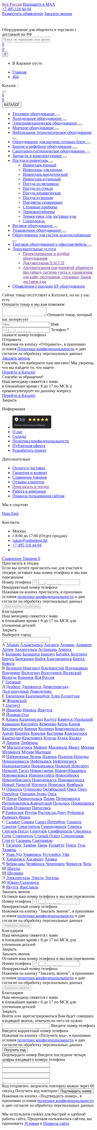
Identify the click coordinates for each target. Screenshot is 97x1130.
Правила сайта (56, 1123)
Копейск (22, 733)
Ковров (30, 728)
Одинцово (32, 789)
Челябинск (35, 864)
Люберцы (29, 742)
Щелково (15, 873)
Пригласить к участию (21, 606)
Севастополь (29, 826)
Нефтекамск (41, 761)
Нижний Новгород (72, 766)
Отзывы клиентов (28, 482)
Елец (55, 696)
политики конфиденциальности (45, 596)
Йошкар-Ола (17, 714)
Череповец (55, 864)
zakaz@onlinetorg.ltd (29, 540)
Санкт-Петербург (50, 822)
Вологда (9, 677)
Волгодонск (51, 672)
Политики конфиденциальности (45, 349)
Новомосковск (15, 775)
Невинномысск (15, 761)
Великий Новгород (23, 668)
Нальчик (65, 756)
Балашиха (31, 654)
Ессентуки (70, 696)
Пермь (49, 798)
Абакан (12, 645)
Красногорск (75, 733)
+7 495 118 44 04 (26, 545)
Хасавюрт (35, 859)
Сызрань (23, 840)
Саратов (9, 826)
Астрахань (47, 649)
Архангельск (25, 649)
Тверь (42, 845)
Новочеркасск (44, 780)
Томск (70, 845)
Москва (87, 747)
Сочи (6, 836)
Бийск (40, 659)
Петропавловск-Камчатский (27, 803)
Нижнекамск (42, 766)
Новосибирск (67, 775)
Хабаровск (15, 859)
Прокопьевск (82, 803)
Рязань (24, 817)
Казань (12, 719)
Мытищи (43, 752)
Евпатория (15, 696)
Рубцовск (75, 812)
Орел (82, 789)
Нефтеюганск (65, 761)
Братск (79, 659)
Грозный (13, 682)
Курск (62, 738)
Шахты (13, 868)
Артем (7, 649)
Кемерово (47, 724)
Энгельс (52, 878)
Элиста (37, 878)
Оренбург (10, 794)
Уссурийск (51, 854)
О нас (17, 431)
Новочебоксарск (16, 780)
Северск (75, 826)
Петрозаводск (68, 798)
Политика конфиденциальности (40, 441)
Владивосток (52, 668)
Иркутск (45, 710)
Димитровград (55, 686)
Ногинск (39, 784)
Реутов (31, 812)
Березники (24, 659)
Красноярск (32, 738)
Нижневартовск (16, 766)
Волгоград (30, 672)
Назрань (49, 756)
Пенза (11, 798)
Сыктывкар (42, 840)
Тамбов (29, 845)
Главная (19, 72)
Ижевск (29, 710)
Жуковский (17, 700)
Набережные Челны (23, 756)
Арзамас (67, 645)
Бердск (8, 659)
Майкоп (40, 747)
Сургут (8, 840)
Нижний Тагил (15, 770)
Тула (81, 845)
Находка (81, 756)
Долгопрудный (15, 691)
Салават (13, 822)
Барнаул (48, 654)
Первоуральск (30, 798)
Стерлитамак (72, 836)
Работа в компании (29, 491)
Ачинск (65, 649)
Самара (27, 822)
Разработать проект (29, 450)
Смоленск (82, 831)
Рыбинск (10, 817)
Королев (38, 733)
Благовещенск (59, 659)
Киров (74, 724)
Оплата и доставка (28, 468)
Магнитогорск (19, 747)
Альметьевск (31, 645)
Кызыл (75, 738)
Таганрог (14, 845)
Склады (19, 436)
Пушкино (22, 808)
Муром (27, 752)
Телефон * (60, 329)
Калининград (31, 719)
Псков (7, 808)
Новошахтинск (71, 780)
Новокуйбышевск (70, 770)
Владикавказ (76, 668)
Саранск (74, 822)
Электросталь (18, 878)
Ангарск (51, 645)
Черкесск (74, 864)
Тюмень (9, 850)
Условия (31, 1123)
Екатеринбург (38, 696)
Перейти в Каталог (19, 372)
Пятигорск (41, 808)
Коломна (46, 728)
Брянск (8, 663)
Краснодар (11, 738)
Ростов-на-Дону (52, 812)
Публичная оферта (28, 445)
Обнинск (14, 789)
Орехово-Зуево (33, 794)
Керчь (62, 724)
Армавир (84, 645)
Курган (50, 738)
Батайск (63, 654)
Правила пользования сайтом (38, 496)
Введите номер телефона (73, 1025)
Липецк (13, 742)
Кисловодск (12, 728)
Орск (52, 794)
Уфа (65, 854)
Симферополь (60, 831)
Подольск (61, 803)
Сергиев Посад (15, 831)
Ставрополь (22, 836)
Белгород (79, 654)
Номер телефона (16, 582)
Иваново (14, 710)
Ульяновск (32, 854)
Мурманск (11, 752)
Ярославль (29, 887)
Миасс (74, 747)
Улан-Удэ (14, 854)
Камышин (11, 724)
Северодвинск (53, 826)
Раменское (14, 812)
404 (15, 77)
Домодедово (40, 691)
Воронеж (26, 677)
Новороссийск (41, 775)
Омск (72, 789)
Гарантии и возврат (29, 472)
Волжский (72, 672)
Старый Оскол (47, 836)
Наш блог (10, 513)
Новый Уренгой (16, 784)
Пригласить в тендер (30, 486)
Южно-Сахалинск (23, 882)
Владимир (11, 672)
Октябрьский (54, 789)
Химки (51, 859)
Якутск (12, 887)
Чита (87, 864)
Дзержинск (31, 686)
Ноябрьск (74, 784)
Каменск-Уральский (75, 719)
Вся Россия (44, 677)
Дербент (13, 686)
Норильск (56, 784)
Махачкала (57, 747)
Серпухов (38, 831)
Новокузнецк (42, 770)
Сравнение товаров (29, 477)
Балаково (13, 654)
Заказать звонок (16, 358)
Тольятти (56, 845)
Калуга (50, 719)
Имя (54, 324)
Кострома (55, 733)
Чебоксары (15, 864)
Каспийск (29, 724)
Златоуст (12, 705)
